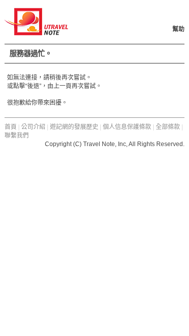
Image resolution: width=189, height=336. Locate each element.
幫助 (178, 29)
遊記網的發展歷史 (74, 126)
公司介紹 (33, 126)
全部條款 (168, 126)
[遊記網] (36, 31)
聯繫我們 (17, 135)
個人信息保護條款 (127, 126)
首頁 (11, 126)
